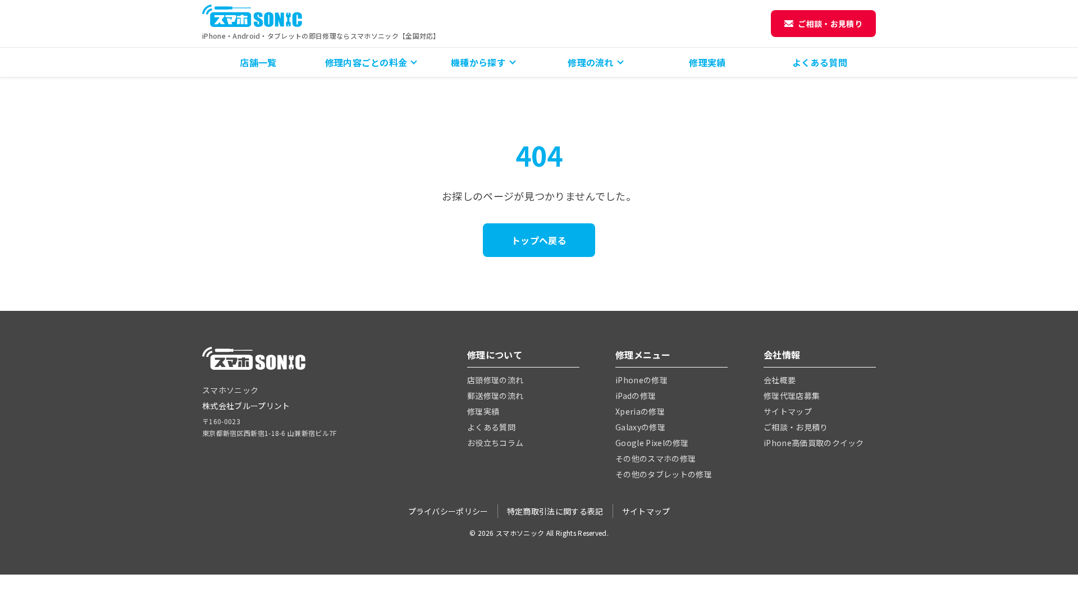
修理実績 (707, 62)
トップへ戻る (539, 240)
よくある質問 (819, 62)
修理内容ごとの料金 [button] (366, 62)
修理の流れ (591, 62)
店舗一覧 (258, 62)
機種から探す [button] (478, 62)
